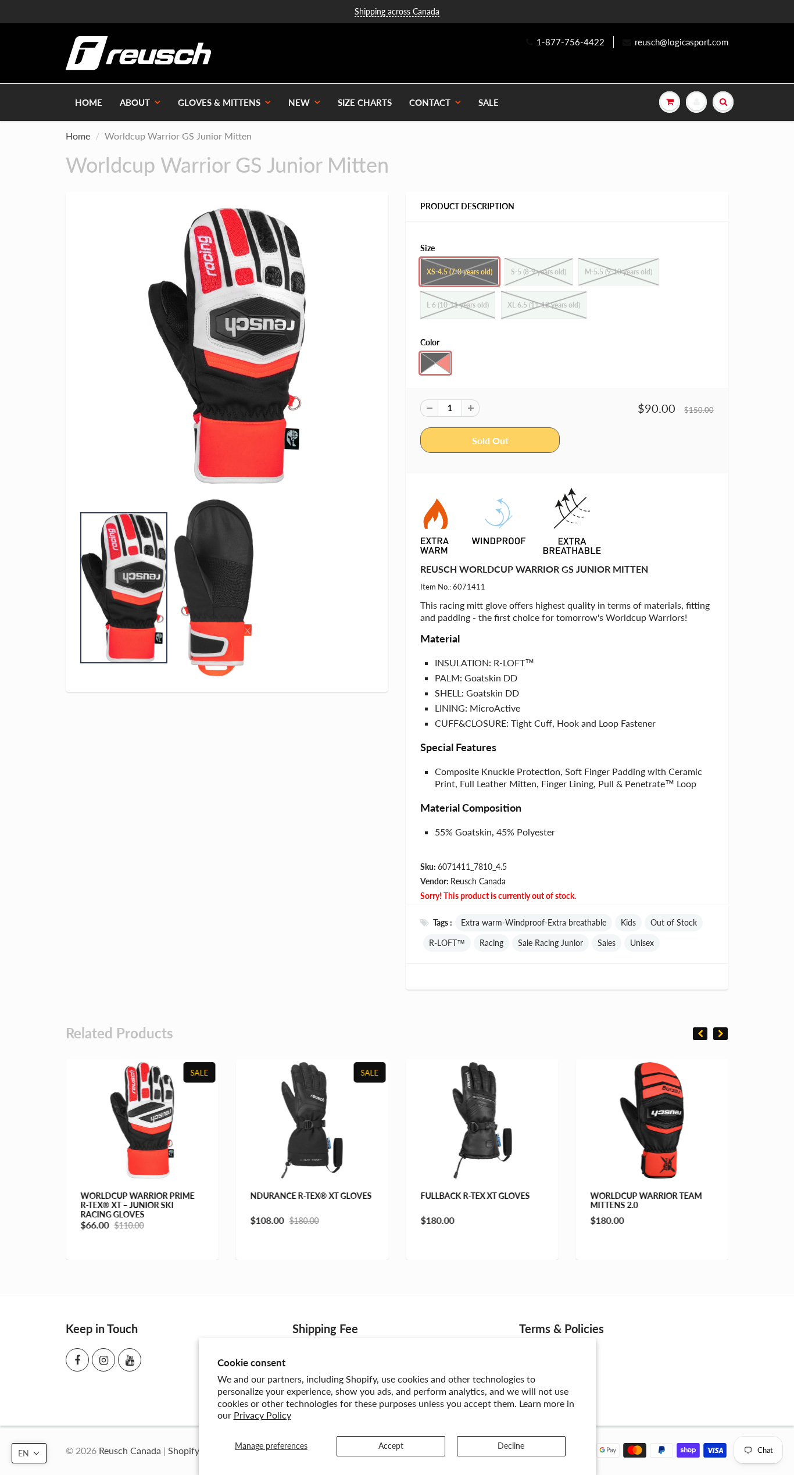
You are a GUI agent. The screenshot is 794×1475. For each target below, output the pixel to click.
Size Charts (365, 102)
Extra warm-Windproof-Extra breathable (533, 922)
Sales (607, 943)
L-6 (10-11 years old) (458, 305)
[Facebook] (77, 1360)
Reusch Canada (478, 881)
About (135, 102)
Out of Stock (673, 922)
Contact (429, 102)
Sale (488, 102)
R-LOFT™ (447, 943)
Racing (491, 943)
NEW (299, 102)
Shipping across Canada (397, 11)
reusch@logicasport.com (681, 42)
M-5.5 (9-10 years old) (618, 271)
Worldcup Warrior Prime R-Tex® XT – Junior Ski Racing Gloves (137, 1205)
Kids (628, 922)
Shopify (183, 1450)
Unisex (642, 943)
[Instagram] (103, 1360)
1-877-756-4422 (571, 42)
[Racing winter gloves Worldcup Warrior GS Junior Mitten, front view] (227, 345)
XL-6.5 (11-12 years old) (543, 305)
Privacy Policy (262, 1414)
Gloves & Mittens (219, 102)
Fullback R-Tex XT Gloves (475, 1196)
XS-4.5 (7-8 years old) (459, 271)
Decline (511, 1446)
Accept (390, 1446)
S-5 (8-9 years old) (538, 271)
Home (88, 102)
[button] (29, 1453)
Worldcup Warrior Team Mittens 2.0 (646, 1200)
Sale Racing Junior (550, 943)
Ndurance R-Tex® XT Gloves (311, 1196)
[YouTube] (129, 1360)
